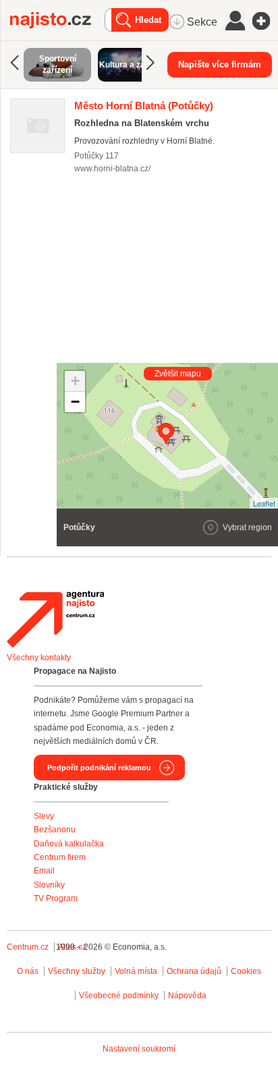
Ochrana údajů (194, 971)
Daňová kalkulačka (69, 843)
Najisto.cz (57, 20)
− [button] (75, 401)
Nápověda (187, 995)
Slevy (44, 816)
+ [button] (75, 380)
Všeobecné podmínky (119, 995)
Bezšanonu (55, 829)
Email (44, 870)
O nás (27, 971)
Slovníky (49, 885)
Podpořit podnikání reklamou (99, 768)
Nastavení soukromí (139, 1049)
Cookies (246, 971)
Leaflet (264, 503)
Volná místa (136, 971)
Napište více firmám (219, 64)
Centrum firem (60, 857)
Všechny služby (77, 971)
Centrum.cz (28, 947)
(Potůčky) (143, 105)
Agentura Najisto (55, 619)
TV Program (56, 898)
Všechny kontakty (39, 657)
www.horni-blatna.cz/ (112, 168)
